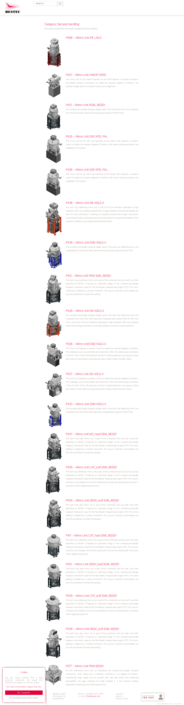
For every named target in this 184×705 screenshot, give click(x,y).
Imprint (119, 696)
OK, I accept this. (24, 693)
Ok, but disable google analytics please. (23, 698)
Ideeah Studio (177, 703)
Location (120, 694)
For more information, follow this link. (24, 687)
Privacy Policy (122, 698)
